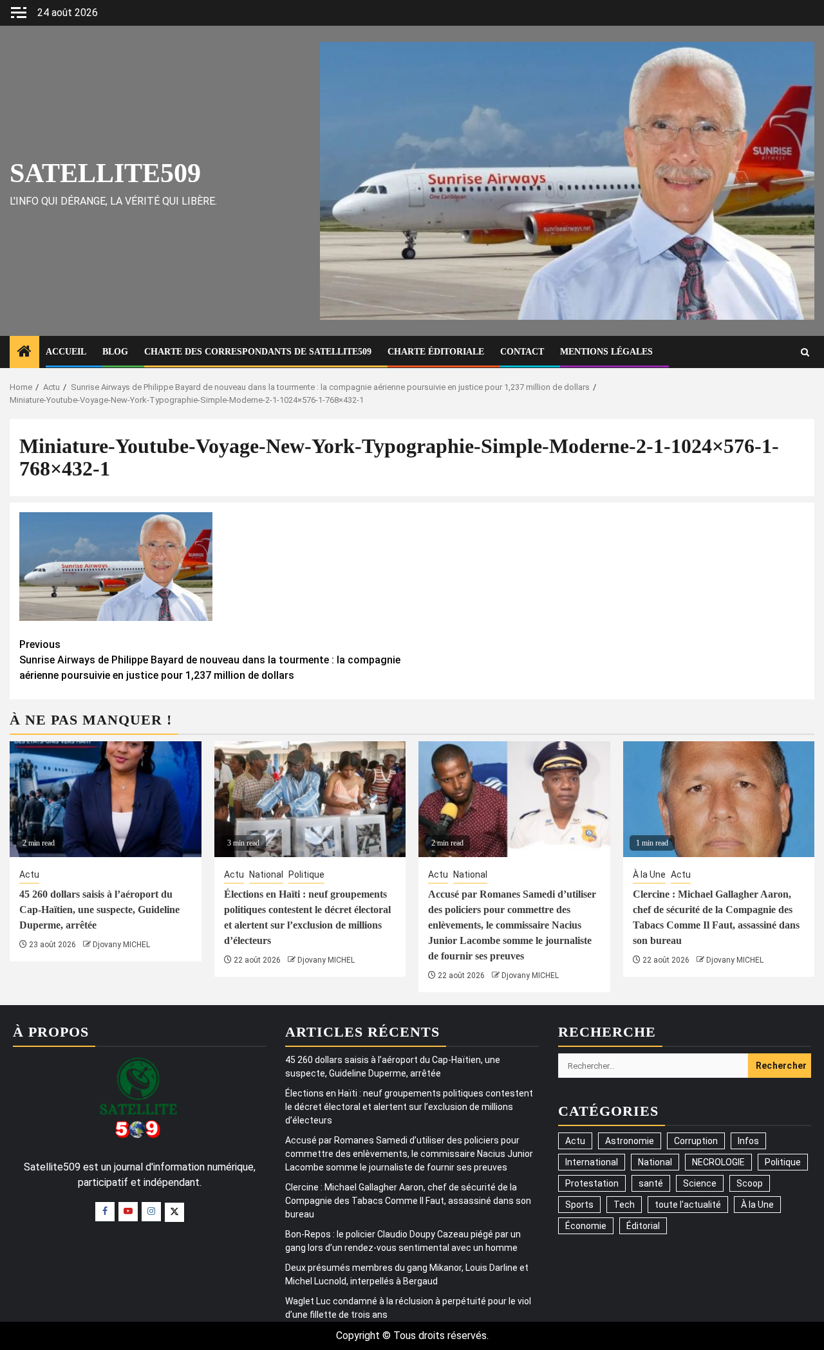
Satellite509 (105, 173)
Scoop (749, 1183)
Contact (522, 351)
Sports (579, 1204)
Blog (115, 351)
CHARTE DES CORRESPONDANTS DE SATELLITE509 (257, 351)
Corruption (696, 1141)
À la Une (649, 874)
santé (651, 1183)
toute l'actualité (688, 1204)
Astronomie (629, 1141)
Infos (748, 1141)
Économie (585, 1226)
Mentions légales (606, 351)
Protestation (592, 1183)
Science (699, 1183)
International (591, 1162)
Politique (306, 874)
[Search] (805, 352)
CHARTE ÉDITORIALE (436, 351)
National (266, 874)
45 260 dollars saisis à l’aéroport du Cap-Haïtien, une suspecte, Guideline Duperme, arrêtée (99, 909)
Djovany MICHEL (121, 944)
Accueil (66, 351)
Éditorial (643, 1226)
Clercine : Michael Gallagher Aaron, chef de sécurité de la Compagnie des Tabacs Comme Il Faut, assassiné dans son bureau (408, 1200)
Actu (29, 874)
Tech (624, 1204)
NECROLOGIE (718, 1162)
